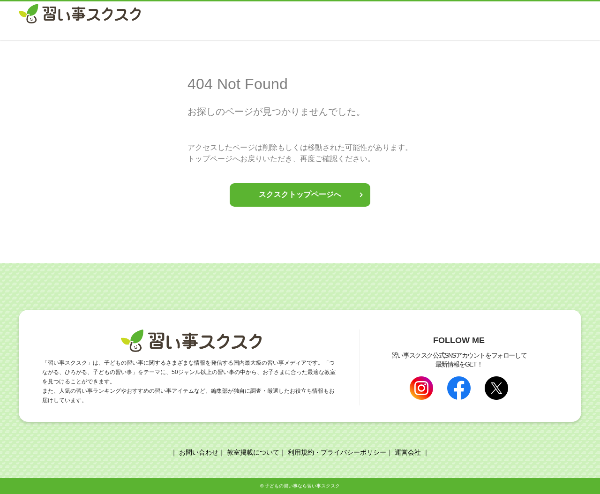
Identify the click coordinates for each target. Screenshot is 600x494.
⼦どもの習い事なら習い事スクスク (302, 485)
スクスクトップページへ (300, 194)
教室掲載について (253, 452)
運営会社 (408, 452)
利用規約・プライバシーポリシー (337, 452)
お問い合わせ (198, 452)
